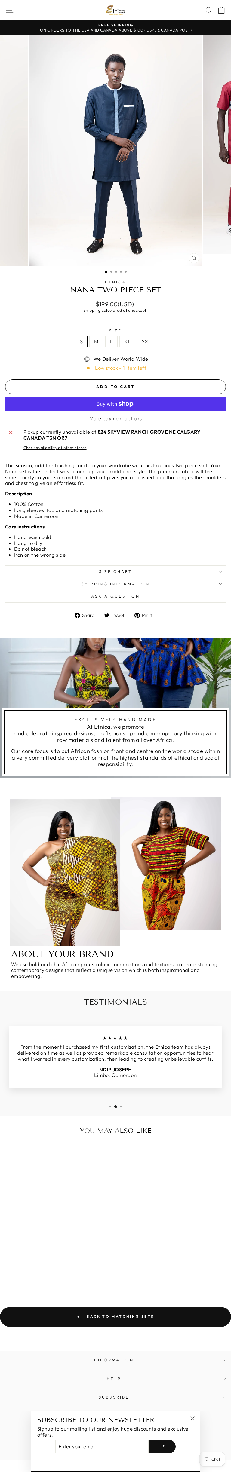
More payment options (115, 418)
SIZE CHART (115, 571)
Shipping (91, 310)
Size (115, 331)
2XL (146, 341)
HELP (114, 1378)
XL (127, 341)
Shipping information (115, 583)
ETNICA (115, 282)
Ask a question (115, 596)
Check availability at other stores (55, 447)
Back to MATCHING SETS (119, 1316)
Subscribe (114, 1397)
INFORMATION (114, 1359)
